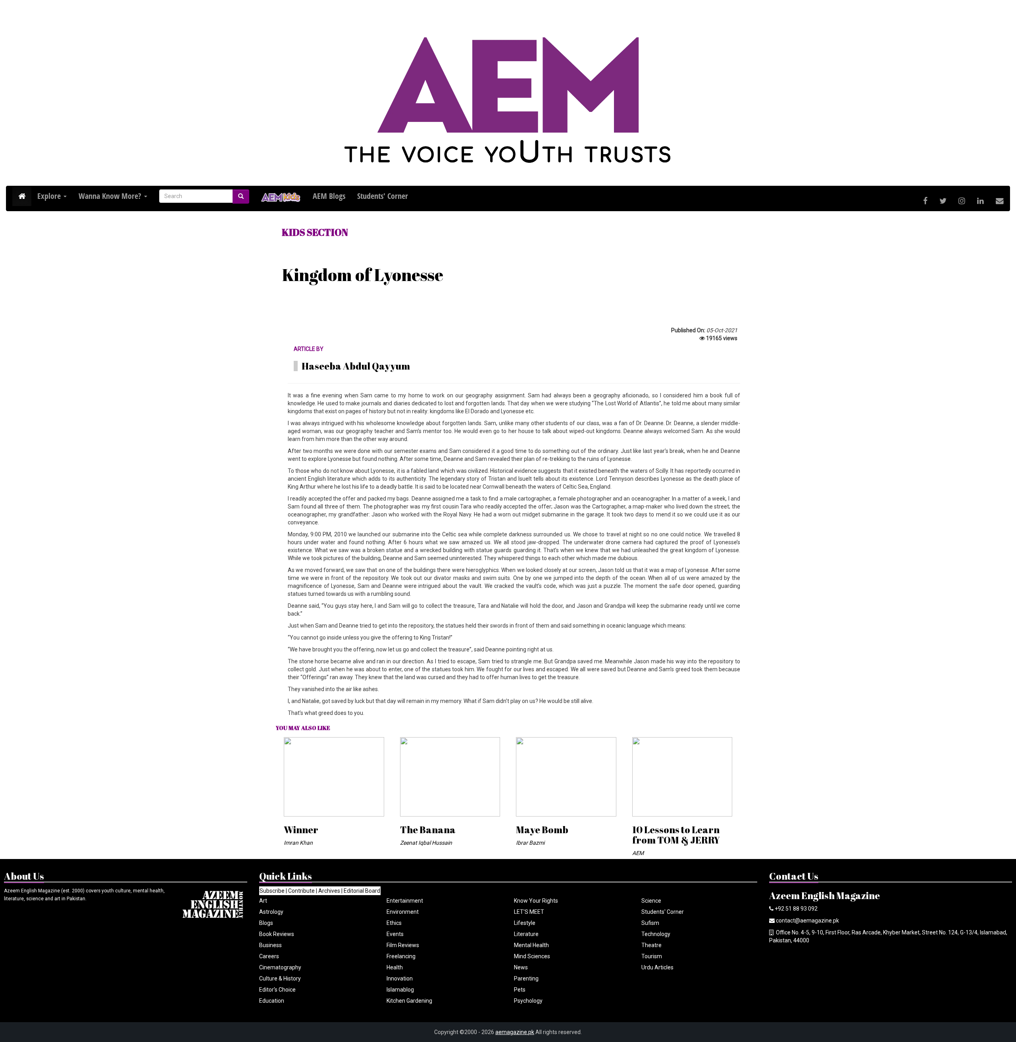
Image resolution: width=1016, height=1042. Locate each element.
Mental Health (531, 945)
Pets (519, 989)
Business (270, 945)
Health (395, 967)
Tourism (651, 956)
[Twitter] (942, 201)
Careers (269, 956)
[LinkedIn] (980, 201)
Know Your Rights (536, 901)
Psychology (528, 1001)
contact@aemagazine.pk (807, 920)
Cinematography (280, 967)
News (521, 967)
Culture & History (280, 978)
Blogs (266, 923)
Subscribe (272, 891)
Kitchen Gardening (409, 1001)
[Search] (241, 196)
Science (651, 901)
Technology (655, 934)
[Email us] (1000, 201)
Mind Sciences (532, 956)
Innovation (400, 978)
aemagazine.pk (514, 1032)
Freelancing (401, 956)
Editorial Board (362, 891)
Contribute (301, 891)
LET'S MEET (529, 912)
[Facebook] (925, 201)
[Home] (21, 196)
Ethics (394, 923)
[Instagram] (961, 201)
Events (395, 934)
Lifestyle (524, 923)
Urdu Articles (657, 967)
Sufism (650, 923)
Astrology (271, 912)
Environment (403, 912)
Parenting (526, 978)
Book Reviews (276, 934)
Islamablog (400, 989)
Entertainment (405, 901)
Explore (50, 196)
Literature (526, 934)
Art (263, 901)
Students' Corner (662, 912)
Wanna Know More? (111, 196)
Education (271, 1001)
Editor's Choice (277, 989)
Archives (329, 891)
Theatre (651, 945)
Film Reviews (403, 945)
